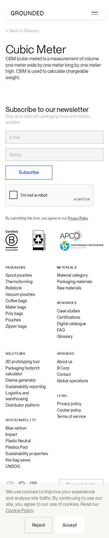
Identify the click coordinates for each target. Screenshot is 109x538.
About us (64, 361)
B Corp (63, 368)
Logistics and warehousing (17, 396)
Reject (38, 525)
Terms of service (71, 416)
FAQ (61, 330)
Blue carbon (16, 428)
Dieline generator (21, 380)
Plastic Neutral (18, 441)
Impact (11, 434)
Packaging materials (74, 281)
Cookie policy (69, 410)
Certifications (68, 317)
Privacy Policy (78, 218)
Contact (64, 374)
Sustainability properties (27, 453)
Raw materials (69, 288)
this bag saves (18, 460)
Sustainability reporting (26, 386)
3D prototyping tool (23, 361)
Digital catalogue (71, 323)
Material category (72, 275)
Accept (69, 525)
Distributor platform (23, 405)
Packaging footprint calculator (23, 371)
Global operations (72, 380)
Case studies (68, 311)
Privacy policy (69, 403)
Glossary (65, 336)
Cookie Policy (19, 510)
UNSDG (13, 466)
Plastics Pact (17, 447)
